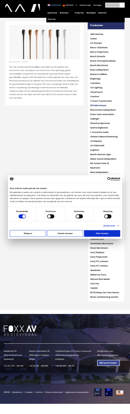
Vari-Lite (94, 283)
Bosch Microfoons (99, 65)
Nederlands (56, 5)
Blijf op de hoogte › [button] (108, 363)
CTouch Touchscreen (101, 101)
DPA (37, 67)
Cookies (28, 392)
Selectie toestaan (65, 233)
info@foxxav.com (105, 351)
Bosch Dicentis (97, 56)
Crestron (94, 96)
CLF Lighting (96, 87)
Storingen (97, 5)
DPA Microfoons (98, 105)
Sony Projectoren (99, 257)
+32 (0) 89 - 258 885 (38, 365)
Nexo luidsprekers (99, 172)
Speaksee (95, 270)
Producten (96, 25)
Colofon (39, 392)
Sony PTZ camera (99, 261)
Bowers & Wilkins (98, 74)
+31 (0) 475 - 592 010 (13, 365)
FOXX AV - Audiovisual (22, 8)
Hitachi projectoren (100, 123)
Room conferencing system (104, 297)
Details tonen (109, 226)
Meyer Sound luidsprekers (103, 159)
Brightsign (95, 78)
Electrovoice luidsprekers (103, 110)
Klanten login (85, 5)
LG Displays (96, 141)
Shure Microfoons (99, 248)
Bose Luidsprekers (99, 69)
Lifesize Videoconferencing (104, 136)
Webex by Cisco (98, 274)
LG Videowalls (97, 145)
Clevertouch (96, 92)
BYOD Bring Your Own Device (104, 292)
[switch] (50, 216)
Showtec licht (97, 239)
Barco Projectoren (99, 52)
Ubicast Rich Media (100, 279)
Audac (93, 38)
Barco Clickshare (99, 47)
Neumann (95, 167)
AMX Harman (96, 34)
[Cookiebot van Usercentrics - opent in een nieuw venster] (109, 179)
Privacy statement (54, 392)
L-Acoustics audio (99, 132)
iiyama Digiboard (99, 127)
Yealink (94, 288)
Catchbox (95, 83)
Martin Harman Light (100, 154)
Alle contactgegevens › (108, 355)
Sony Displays (97, 252)
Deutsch (70, 5)
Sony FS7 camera (99, 265)
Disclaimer (17, 392)
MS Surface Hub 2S (99, 163)
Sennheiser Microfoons (101, 243)
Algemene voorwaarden (77, 392)
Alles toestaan (102, 233)
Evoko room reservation (102, 114)
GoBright (94, 118)
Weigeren (28, 233)
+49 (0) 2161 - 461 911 (64, 365)
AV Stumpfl (96, 43)
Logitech (94, 150)
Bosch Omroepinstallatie (103, 61)
